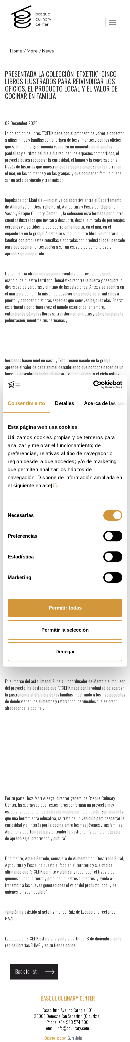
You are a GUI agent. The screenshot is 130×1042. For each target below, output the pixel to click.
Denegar (65, 651)
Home (16, 50)
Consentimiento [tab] (26, 403)
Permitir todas (65, 608)
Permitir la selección (65, 630)
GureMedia (75, 1038)
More (32, 50)
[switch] (112, 536)
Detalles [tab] (64, 403)
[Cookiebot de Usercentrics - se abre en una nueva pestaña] (93, 384)
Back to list (26, 971)
